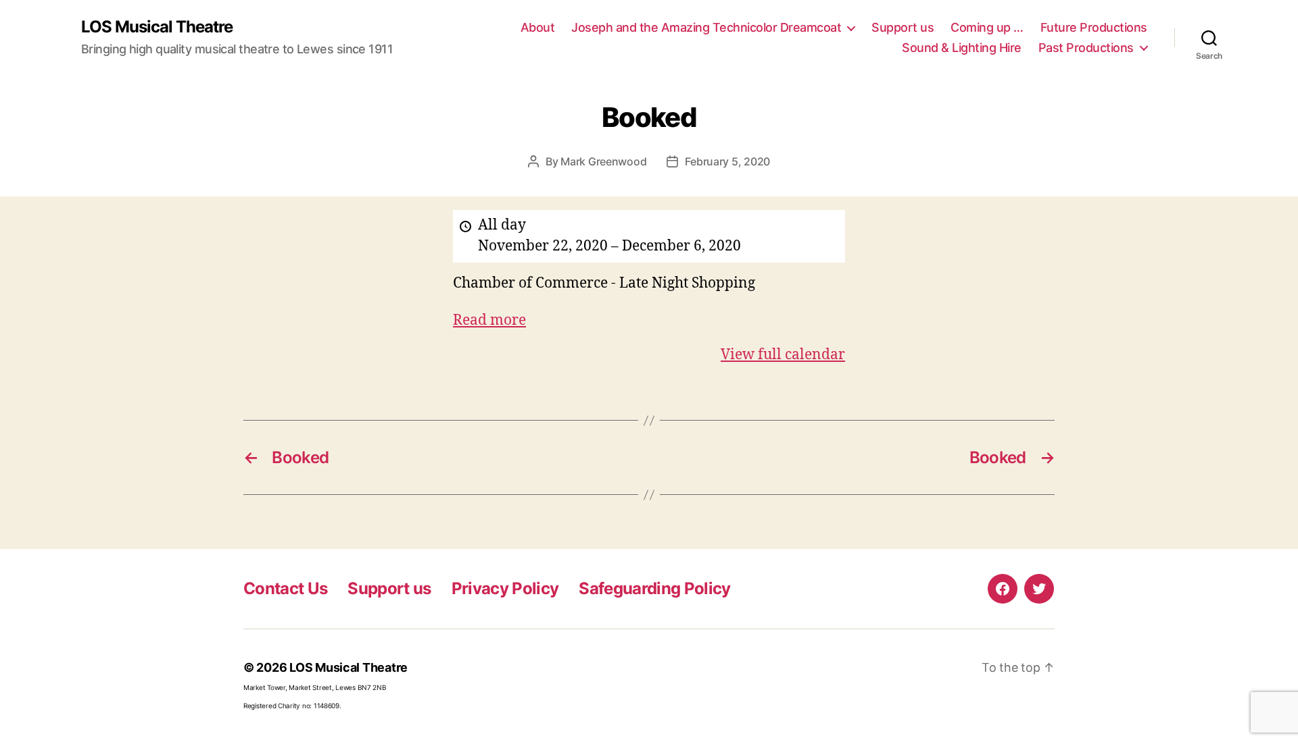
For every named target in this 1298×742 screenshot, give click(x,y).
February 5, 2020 (727, 161)
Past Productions (1086, 48)
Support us (902, 27)
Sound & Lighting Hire (961, 48)
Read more (489, 320)
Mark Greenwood (603, 161)
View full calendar (783, 355)
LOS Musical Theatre (157, 27)
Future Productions (1093, 27)
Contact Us (285, 588)
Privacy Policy (505, 588)
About (538, 27)
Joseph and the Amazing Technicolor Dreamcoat (706, 27)
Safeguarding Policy (654, 588)
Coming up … (987, 27)
